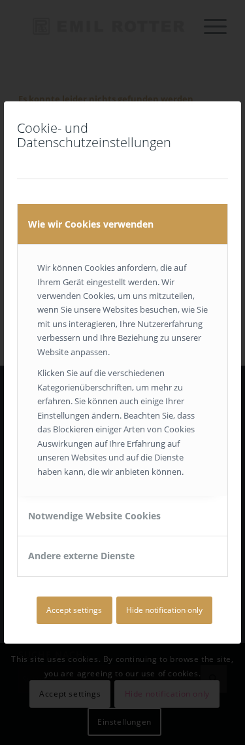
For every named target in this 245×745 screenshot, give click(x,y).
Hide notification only (164, 609)
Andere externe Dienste (81, 555)
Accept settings (74, 609)
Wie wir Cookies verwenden (91, 224)
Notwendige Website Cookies (94, 516)
